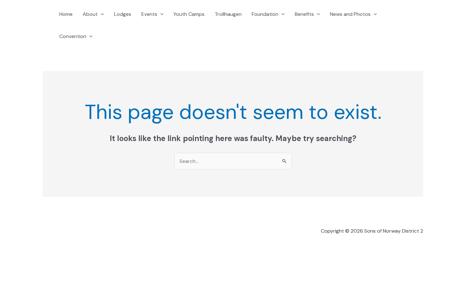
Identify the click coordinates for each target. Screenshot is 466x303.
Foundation (265, 14)
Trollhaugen (228, 14)
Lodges (122, 14)
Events (149, 14)
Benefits (304, 14)
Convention (72, 36)
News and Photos (350, 14)
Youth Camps (188, 14)
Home (66, 14)
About (90, 14)
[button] (101, 14)
